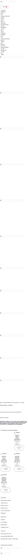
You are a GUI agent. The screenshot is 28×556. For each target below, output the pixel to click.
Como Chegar (4, 522)
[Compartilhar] (19, 1)
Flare (2, 30)
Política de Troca (4, 505)
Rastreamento (4, 524)
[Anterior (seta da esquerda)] (2, 278)
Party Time (3, 23)
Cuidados (3, 519)
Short (2, 13)
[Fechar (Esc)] (23, 1)
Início (1, 402)
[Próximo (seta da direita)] (25, 278)
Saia (2, 14)
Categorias (3, 10)
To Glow (2, 29)
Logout (2, 31)
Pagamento (3, 513)
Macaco (2, 17)
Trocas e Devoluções (5, 510)
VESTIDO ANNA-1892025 (17, 437)
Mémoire (3, 21)
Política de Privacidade (6, 500)
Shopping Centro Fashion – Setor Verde (9, 538)
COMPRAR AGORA (19, 448)
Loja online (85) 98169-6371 (7, 536)
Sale (2, 20)
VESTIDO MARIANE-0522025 (17, 458)
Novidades (3, 11)
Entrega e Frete (4, 508)
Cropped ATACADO (5, 16)
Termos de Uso (4, 503)
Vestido (2, 19)
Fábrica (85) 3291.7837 (6, 533)
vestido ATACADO (7, 402)
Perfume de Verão (5, 24)
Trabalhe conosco (5, 527)
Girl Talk (2, 26)
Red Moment (3, 27)
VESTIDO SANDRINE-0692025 (4, 479)
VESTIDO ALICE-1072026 (4, 458)
